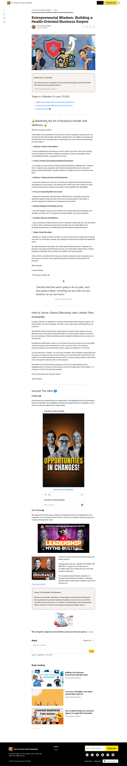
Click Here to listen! (38, 584)
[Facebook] (102, 755)
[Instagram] (108, 755)
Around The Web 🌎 (43, 109)
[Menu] (119, 2)
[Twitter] (87, 755)
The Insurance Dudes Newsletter (41, 10)
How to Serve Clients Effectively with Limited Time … (55, 105)
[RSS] (113, 755)
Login (100, 3)
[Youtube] (97, 755)
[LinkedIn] (92, 755)
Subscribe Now (111, 3)
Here (91, 632)
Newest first (87, 640)
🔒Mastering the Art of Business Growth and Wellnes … (55, 102)
